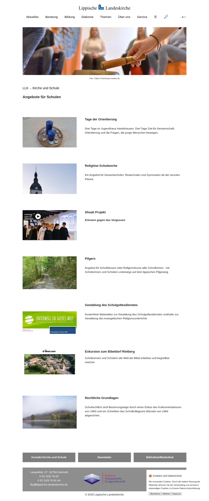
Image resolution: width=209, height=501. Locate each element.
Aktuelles (32, 16)
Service (142, 16)
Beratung (51, 16)
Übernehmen (155, 494)
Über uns (124, 16)
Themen (105, 16)
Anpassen (176, 494)
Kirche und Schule (46, 88)
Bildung (70, 16)
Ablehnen (166, 494)
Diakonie (87, 16)
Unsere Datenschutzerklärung (186, 488)
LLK (25, 88)
